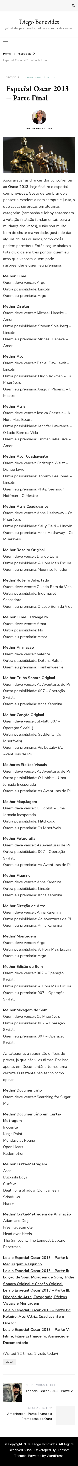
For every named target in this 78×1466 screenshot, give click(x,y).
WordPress (55, 1456)
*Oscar (50, 77)
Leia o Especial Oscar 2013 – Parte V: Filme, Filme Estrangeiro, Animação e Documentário (36, 1336)
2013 (9, 1361)
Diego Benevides (39, 22)
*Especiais (33, 77)
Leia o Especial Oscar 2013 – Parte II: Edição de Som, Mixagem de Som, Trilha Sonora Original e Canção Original (38, 1277)
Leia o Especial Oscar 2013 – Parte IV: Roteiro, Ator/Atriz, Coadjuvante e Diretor (37, 1317)
